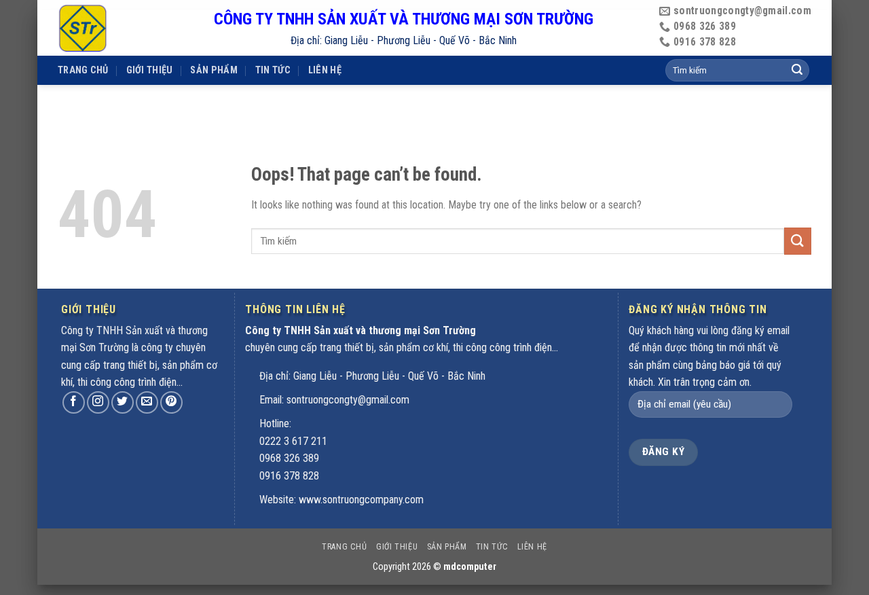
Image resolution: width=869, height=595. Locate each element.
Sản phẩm (213, 70)
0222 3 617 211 (293, 441)
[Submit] (797, 241)
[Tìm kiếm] (797, 70)
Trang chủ (83, 70)
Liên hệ (324, 70)
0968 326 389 (289, 458)
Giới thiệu (149, 70)
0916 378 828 (289, 475)
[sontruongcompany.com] (125, 28)
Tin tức (273, 70)
